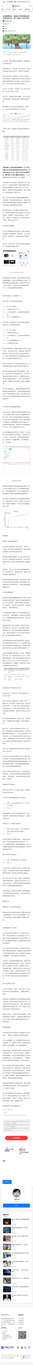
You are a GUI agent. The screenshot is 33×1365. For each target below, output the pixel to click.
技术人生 (6, 24)
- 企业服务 (21, 1322)
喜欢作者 (17, 1138)
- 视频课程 (21, 1320)
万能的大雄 (8, 21)
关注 (16, 1205)
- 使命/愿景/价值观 (6, 1337)
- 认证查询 (21, 1324)
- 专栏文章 (21, 1318)
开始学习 (30, 6)
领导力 (14, 9)
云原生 (20, 9)
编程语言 (27, 9)
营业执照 (11, 1358)
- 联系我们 (4, 1339)
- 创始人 (3, 1333)
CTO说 (8, 9)
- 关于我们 (4, 1331)
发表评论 (7, 1182)
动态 (2, 9)
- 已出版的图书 (5, 1335)
